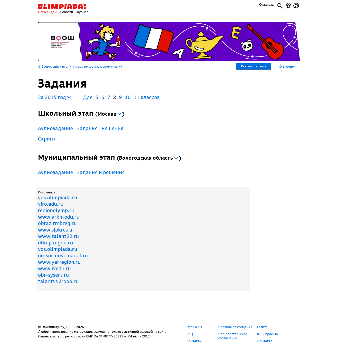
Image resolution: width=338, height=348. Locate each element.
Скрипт (47, 138)
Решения (112, 128)
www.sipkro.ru (55, 229)
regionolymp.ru (56, 210)
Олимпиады (47, 12)
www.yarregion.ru (59, 262)
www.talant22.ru (58, 236)
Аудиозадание (55, 128)
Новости (66, 12)
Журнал (82, 12)
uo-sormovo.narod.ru (63, 255)
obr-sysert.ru (53, 275)
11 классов (147, 97)
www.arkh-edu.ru (58, 217)
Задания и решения (101, 172)
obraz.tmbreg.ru (57, 223)
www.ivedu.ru (54, 268)
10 (128, 97)
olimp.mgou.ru (55, 242)
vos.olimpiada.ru (57, 197)
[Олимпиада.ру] (62, 6)
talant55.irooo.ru (58, 281)
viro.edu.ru (50, 204)
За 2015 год (52, 97)
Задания (87, 128)
